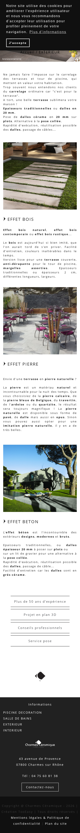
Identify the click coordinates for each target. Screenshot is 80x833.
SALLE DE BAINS (17, 718)
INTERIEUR (12, 730)
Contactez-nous (40, 787)
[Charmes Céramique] (40, 176)
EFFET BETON (22, 521)
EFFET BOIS (20, 219)
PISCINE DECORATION (22, 712)
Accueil (27, 52)
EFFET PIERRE (22, 364)
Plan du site (56, 824)
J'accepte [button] (18, 43)
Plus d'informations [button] (47, 32)
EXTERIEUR (12, 724)
